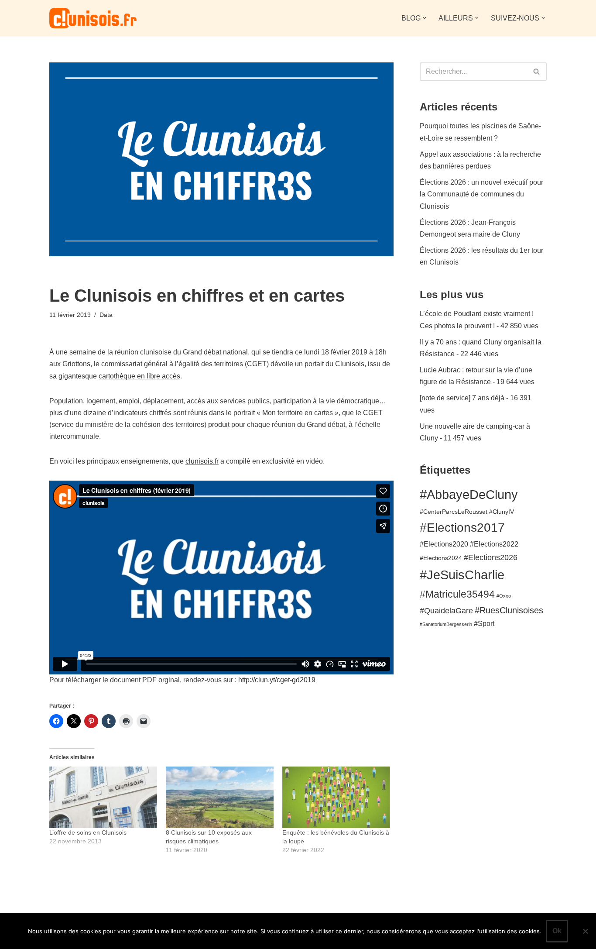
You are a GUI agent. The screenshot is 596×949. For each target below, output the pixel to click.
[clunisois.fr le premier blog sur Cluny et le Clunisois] (93, 18)
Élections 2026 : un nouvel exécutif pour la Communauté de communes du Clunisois (481, 194)
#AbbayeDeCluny (469, 494)
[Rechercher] (537, 71)
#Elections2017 (462, 527)
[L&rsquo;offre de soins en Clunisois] (103, 797)
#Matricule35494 (457, 594)
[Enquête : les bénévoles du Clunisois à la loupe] (336, 797)
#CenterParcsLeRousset (453, 512)
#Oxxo (504, 595)
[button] (424, 18)
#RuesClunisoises (509, 610)
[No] (585, 931)
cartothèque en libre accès (139, 376)
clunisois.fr (202, 461)
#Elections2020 (444, 544)
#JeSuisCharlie (462, 574)
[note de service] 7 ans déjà (462, 398)
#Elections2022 (494, 544)
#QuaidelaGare (446, 610)
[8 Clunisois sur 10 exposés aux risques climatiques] (220, 797)
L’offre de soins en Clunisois (88, 832)
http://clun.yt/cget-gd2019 (276, 680)
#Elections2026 (490, 557)
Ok (557, 931)
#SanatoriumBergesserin (446, 624)
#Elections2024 (441, 558)
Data (106, 314)
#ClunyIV (501, 512)
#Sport (484, 623)
